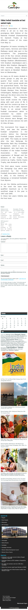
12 (21, 322)
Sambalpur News (6, 234)
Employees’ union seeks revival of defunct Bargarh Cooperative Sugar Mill (13, 558)
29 (6, 327)
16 (10, 323)
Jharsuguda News (12, 339)
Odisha (22, 342)
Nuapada (18, 342)
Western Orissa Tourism (7, 552)
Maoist (2, 342)
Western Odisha (13, 350)
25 (18, 325)
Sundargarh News (5, 350)
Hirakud (2, 338)
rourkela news (15, 344)
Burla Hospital (5, 520)
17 (14, 323)
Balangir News (10, 334)
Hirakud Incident (13, 338)
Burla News (11, 337)
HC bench (21, 337)
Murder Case (7, 342)
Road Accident (8, 344)
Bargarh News (20, 334)
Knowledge (12, 341)
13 (25, 322)
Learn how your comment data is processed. (13, 279)
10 (14, 322)
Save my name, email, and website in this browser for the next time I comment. (13, 273)
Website (2, 265)
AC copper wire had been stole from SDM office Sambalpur (12, 564)
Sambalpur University (7, 349)
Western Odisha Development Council (10, 549)
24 (14, 325)
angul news (3, 334)
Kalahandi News (5, 341)
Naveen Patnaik (13, 342)
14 (2, 323)
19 (21, 323)
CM (15, 337)
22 (6, 325)
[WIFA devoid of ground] (7, 225)
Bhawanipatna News (15, 336)
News (11, 25)
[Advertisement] (14, 11)
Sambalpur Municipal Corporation (12, 345)
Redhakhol (3, 344)
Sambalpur (4, 545)
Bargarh (3, 517)
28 (2, 327)
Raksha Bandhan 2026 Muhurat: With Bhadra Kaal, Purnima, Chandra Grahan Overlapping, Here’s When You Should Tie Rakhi (14, 445)
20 (25, 323)
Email (2, 260)
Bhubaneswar (23, 336)
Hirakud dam (7, 338)
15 (6, 323)
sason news (15, 349)
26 (21, 325)
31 (14, 327)
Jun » (5, 328)
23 (10, 325)
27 (25, 325)
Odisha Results (5, 542)
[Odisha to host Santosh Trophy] (7, 213)
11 (17, 322)
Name (2, 255)
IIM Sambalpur (5, 524)
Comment (3, 241)
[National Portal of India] (14, 375)
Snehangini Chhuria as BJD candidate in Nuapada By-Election (14, 561)
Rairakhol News (21, 343)
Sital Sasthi (20, 349)
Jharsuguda (4, 540)
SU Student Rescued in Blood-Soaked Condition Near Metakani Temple (14, 570)
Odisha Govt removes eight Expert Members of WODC (14, 567)
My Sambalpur (16, 607)
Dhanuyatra (4, 522)
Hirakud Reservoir (21, 338)
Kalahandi (20, 339)
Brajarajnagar (3, 337)
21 (2, 325)
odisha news (9, 343)
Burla (7, 337)
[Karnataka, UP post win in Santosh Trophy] (19, 213)
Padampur (16, 343)
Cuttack (17, 337)
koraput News (21, 341)
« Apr (2, 328)
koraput (16, 341)
